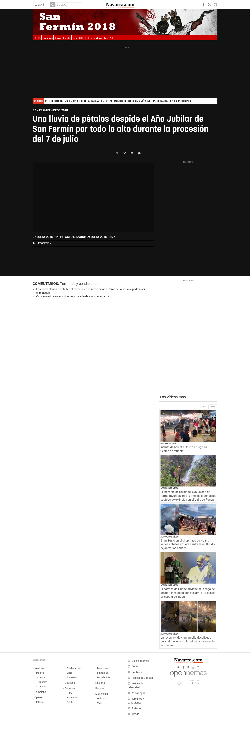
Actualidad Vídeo (170, 488)
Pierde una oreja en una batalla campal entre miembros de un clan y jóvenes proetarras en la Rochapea (118, 101)
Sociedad (41, 686)
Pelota (70, 702)
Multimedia (101, 693)
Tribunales (41, 682)
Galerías (101, 698)
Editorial (40, 702)
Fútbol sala (103, 672)
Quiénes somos (140, 660)
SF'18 (36, 38)
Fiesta (66, 38)
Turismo (136, 708)
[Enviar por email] (132, 153)
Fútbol (70, 693)
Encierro (47, 38)
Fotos (88, 38)
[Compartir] (110, 153)
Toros (58, 38)
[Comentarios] (139, 153)
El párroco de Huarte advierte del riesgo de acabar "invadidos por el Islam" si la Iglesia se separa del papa (188, 592)
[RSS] (198, 667)
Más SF (109, 38)
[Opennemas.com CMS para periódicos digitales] (188, 676)
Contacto (137, 666)
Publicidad (137, 672)
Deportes (70, 688)
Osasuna (70, 682)
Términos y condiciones (79, 283)
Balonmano (103, 668)
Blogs (69, 672)
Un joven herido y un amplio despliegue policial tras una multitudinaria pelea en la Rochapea (188, 641)
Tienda (135, 714)
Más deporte (103, 677)
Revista (99, 688)
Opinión (38, 697)
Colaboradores (74, 668)
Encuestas (72, 677)
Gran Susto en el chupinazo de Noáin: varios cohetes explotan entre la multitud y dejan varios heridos (188, 544)
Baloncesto (72, 697)
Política (40, 672)
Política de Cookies (142, 677)
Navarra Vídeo (168, 443)
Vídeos (98, 38)
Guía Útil (77, 38)
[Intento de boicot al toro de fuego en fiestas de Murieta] (188, 426)
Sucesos (40, 677)
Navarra (39, 668)
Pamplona (40, 692)
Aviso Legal (138, 693)
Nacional (100, 682)
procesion (44, 243)
